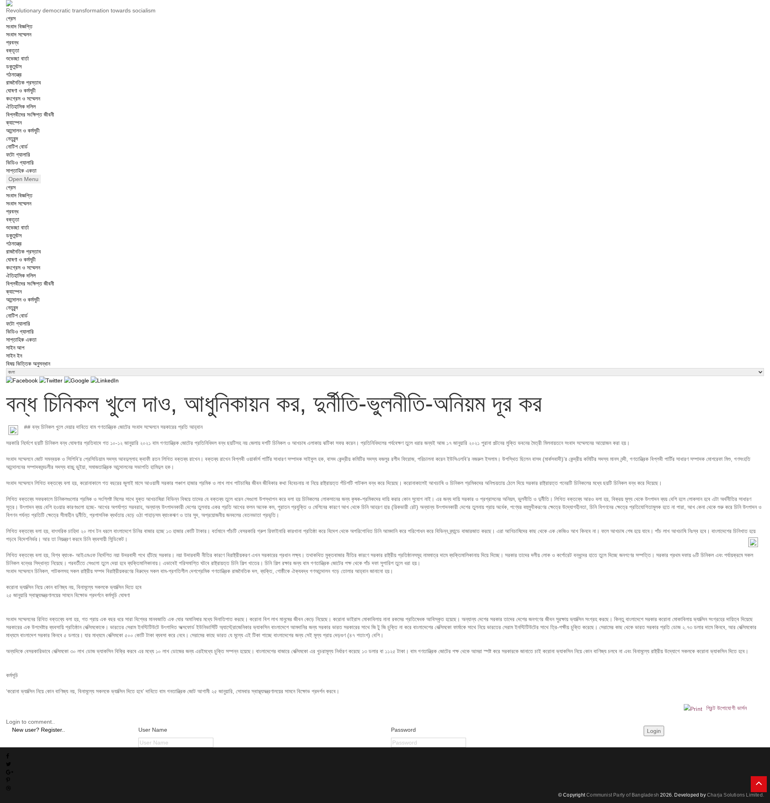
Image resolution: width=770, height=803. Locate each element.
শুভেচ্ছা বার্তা (17, 58)
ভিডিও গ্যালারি (20, 162)
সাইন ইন (14, 355)
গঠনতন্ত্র (14, 74)
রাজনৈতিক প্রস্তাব (23, 82)
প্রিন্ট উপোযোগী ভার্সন (726, 708)
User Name (152, 730)
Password (403, 730)
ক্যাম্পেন (14, 122)
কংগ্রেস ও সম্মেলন (23, 98)
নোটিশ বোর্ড (17, 146)
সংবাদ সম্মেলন (18, 34)
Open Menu (23, 179)
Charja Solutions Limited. (735, 795)
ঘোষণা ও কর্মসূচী (21, 90)
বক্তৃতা (12, 50)
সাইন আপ (15, 347)
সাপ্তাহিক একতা (21, 170)
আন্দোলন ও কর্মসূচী (23, 130)
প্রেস (11, 18)
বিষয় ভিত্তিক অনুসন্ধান (28, 363)
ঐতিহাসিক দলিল (21, 106)
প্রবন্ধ (12, 42)
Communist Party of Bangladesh (622, 795)
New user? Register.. (38, 730)
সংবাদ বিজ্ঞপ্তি (19, 26)
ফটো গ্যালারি (18, 154)
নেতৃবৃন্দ (12, 138)
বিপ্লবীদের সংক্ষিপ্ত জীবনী (30, 114)
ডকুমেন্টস (14, 66)
